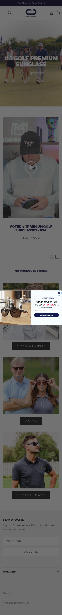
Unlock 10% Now (46, 315)
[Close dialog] (59, 292)
